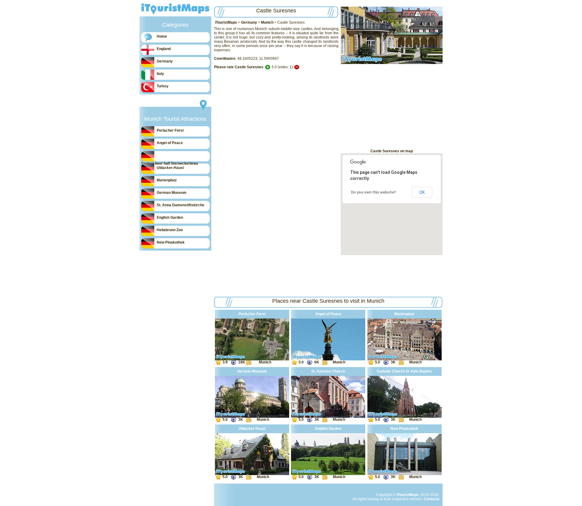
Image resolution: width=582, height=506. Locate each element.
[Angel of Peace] (328, 359)
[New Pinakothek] (404, 474)
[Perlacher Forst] (252, 359)
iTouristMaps (226, 22)
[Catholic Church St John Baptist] (404, 416)
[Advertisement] (392, 106)
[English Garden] (328, 474)
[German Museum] (252, 416)
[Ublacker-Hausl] (252, 474)
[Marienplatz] (404, 359)
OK (422, 192)
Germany (249, 22)
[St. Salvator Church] (328, 416)
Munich (267, 22)
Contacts (432, 499)
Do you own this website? (373, 192)
